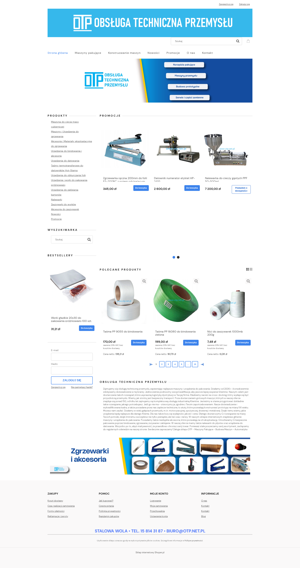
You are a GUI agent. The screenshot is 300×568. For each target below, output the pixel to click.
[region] (150, 82)
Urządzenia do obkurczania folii (68, 175)
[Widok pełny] (250, 269)
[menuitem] (61, 53)
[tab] (174, 257)
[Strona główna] (150, 23)
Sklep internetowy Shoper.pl (150, 552)
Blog (203, 516)
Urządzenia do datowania (65, 160)
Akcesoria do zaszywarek (65, 209)
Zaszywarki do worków (63, 204)
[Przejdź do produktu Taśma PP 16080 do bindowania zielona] (176, 303)
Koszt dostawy (55, 500)
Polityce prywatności (194, 540)
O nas (204, 500)
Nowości (56, 214)
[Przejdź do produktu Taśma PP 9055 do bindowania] (124, 303)
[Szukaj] (238, 41)
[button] (144, 281)
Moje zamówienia (159, 505)
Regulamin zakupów (109, 516)
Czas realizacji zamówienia (61, 505)
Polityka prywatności (109, 511)
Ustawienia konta (159, 516)
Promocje (56, 219)
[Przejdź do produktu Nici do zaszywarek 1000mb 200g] (228, 303)
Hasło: (54, 363)
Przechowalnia (157, 511)
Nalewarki (56, 199)
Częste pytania (106, 505)
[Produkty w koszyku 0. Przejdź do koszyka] (248, 40)
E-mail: (55, 350)
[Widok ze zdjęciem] (247, 269)
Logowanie (155, 500)
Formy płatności (56, 511)
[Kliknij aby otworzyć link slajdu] (150, 82)
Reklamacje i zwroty (58, 516)
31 (195, 364)
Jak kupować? (106, 500)
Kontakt (205, 505)
